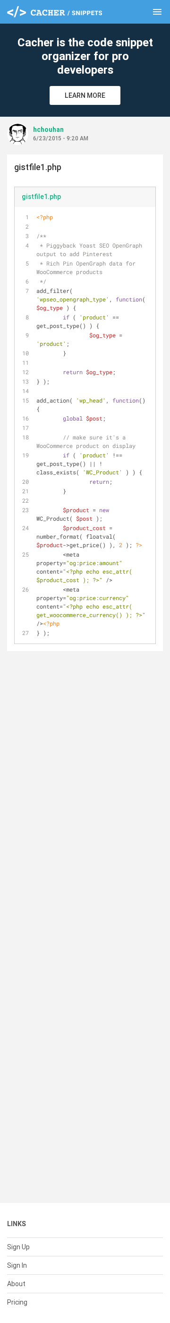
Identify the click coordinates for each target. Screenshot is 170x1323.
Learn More (85, 95)
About (16, 1284)
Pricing (17, 1302)
